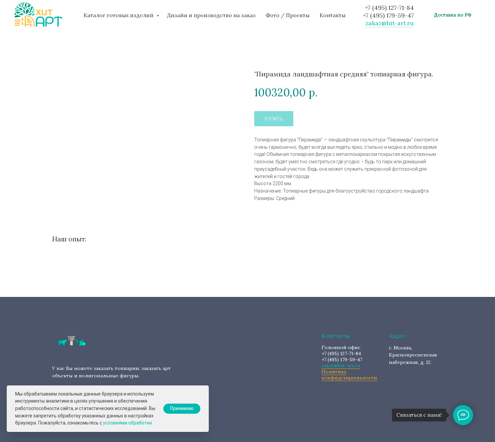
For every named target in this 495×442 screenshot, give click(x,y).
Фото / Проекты (287, 15)
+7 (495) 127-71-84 (389, 7)
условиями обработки (127, 423)
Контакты (332, 15)
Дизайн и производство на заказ (211, 15)
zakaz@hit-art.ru (389, 23)
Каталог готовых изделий (119, 15)
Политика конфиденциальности (349, 375)
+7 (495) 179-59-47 (388, 15)
